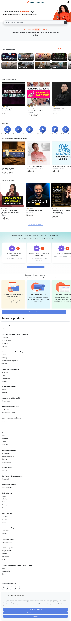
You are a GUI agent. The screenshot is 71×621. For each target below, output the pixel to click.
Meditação (4, 343)
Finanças (4, 459)
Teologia (4, 346)
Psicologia (4, 445)
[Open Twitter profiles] (7, 588)
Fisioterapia (5, 557)
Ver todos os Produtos (35, 224)
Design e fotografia (8, 387)
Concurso (4, 421)
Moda (3, 508)
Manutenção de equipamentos (12, 476)
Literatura (4, 439)
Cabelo (3, 496)
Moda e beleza (6, 493)
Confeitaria (4, 372)
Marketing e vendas (8, 485)
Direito (3, 424)
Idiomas (3, 433)
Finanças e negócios (8, 450)
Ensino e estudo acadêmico (11, 418)
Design (3, 390)
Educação (4, 427)
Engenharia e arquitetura (10, 407)
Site (2, 574)
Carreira (3, 355)
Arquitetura (5, 410)
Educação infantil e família (10, 398)
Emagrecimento (6, 551)
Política (3, 442)
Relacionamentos (7, 539)
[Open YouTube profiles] (15, 588)
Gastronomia (5, 378)
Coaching (4, 358)
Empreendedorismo (7, 456)
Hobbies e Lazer (7, 468)
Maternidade (5, 401)
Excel (3, 568)
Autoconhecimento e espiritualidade (14, 334)
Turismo (4, 471)
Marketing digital (6, 488)
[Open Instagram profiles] (19, 588)
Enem (3, 430)
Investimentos (6, 462)
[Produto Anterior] (2, 93)
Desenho (4, 519)
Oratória (4, 364)
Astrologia (4, 337)
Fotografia (4, 393)
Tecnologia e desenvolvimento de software (17, 565)
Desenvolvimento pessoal (10, 361)
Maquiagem (5, 505)
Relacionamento (6, 542)
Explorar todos (63, 49)
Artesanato (5, 516)
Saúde (3, 560)
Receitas (4, 381)
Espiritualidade (6, 340)
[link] (9, 57)
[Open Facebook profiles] (3, 588)
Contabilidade (5, 453)
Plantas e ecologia (8, 528)
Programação (5, 571)
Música (3, 522)
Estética (4, 499)
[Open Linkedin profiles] (11, 588)
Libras (3, 436)
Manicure (4, 502)
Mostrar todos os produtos (34, 267)
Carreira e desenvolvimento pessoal (14, 352)
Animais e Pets (6, 326)
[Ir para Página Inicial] (35, 2)
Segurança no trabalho (8, 412)
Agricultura (5, 531)
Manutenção (5, 479)
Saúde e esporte (7, 548)
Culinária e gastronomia (10, 369)
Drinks (3, 375)
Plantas (4, 534)
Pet (2, 329)
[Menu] (2, 2)
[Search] (65, 22)
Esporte (4, 554)
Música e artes (6, 513)
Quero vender (33, 312)
